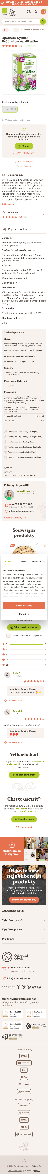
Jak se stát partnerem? (24, 774)
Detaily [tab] (23, 561)
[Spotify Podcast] (39, 987)
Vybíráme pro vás (12, 920)
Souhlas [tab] (8, 561)
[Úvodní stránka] (12, 12)
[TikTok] (34, 987)
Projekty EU (36, 1166)
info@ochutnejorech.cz (21, 511)
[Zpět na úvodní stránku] (5, 30)
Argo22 (37, 1171)
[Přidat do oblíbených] (37, 544)
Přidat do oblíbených (26, 162)
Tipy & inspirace (12, 929)
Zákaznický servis (13, 910)
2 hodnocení (30, 46)
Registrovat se (26, 819)
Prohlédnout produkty (24, 899)
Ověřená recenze (15, 700)
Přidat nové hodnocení (26, 627)
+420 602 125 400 (22, 504)
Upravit (22, 614)
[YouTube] (29, 987)
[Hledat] (43, 21)
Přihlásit (26, 146)
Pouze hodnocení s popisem (27, 635)
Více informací (24, 827)
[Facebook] (19, 987)
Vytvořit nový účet (26, 152)
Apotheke (28, 166)
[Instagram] (24, 987)
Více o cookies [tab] (38, 561)
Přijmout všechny (24, 605)
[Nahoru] (24, 1160)
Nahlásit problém (15, 1171)
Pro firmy (8, 938)
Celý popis (6, 204)
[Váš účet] (36, 12)
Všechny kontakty (13, 517)
